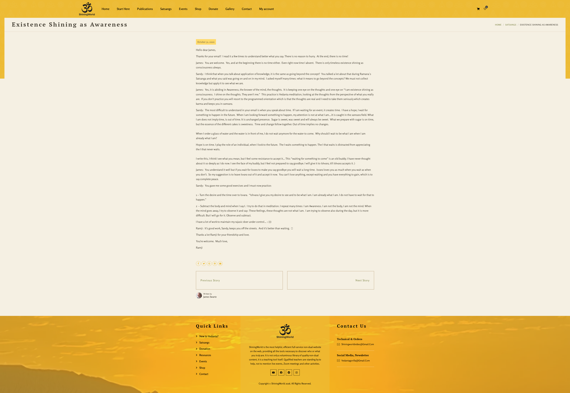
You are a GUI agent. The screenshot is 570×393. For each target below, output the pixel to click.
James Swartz (210, 296)
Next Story (362, 280)
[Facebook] (281, 372)
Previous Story (210, 280)
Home (498, 24)
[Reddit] (289, 372)
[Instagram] (297, 372)
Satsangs (510, 24)
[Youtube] (273, 372)
